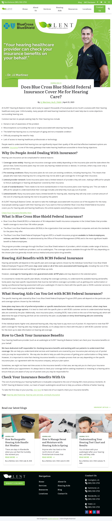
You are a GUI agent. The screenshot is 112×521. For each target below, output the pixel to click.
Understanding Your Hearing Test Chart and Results (92, 442)
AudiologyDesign (53, 519)
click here (37, 390)
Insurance (14, 147)
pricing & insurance (52, 395)
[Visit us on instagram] (109, 2)
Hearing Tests (84, 436)
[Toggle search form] (109, 9)
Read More (10, 457)
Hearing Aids (9, 436)
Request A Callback (14, 483)
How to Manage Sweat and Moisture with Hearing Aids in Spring (55, 442)
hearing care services (34, 395)
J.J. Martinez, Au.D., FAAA (51, 102)
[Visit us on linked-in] (105, 2)
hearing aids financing (16, 395)
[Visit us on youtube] (101, 2)
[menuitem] (80, 2)
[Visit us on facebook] (97, 2)
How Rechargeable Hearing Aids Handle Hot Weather (16, 442)
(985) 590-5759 (94, 483)
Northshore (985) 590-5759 (15, 2)
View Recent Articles (101, 407)
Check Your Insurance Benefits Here (16, 213)
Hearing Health (56, 83)
